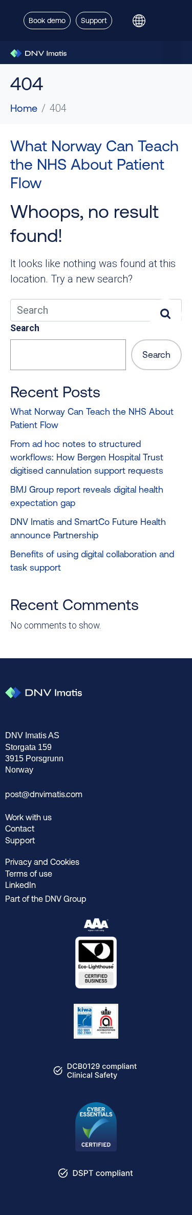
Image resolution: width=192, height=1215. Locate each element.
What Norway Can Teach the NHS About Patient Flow (94, 164)
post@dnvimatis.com (43, 794)
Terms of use (28, 873)
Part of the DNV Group (46, 898)
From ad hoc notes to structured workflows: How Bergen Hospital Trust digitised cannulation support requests (86, 457)
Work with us (28, 817)
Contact (19, 828)
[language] (143, 20)
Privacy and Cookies (42, 861)
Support (20, 840)
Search (24, 328)
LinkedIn (20, 884)
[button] (172, 52)
